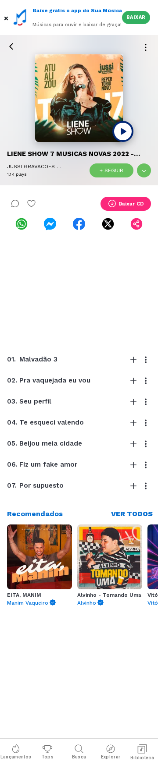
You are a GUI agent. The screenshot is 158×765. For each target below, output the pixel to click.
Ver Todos (132, 514)
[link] (21, 224)
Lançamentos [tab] (15, 757)
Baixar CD (131, 204)
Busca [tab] (79, 757)
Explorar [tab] (110, 757)
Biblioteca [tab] (142, 758)
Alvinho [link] (86, 603)
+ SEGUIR (111, 170)
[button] (7, 17)
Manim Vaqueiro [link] (27, 603)
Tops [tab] (47, 757)
